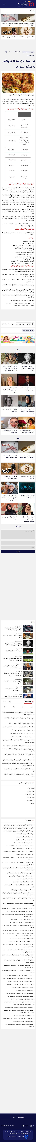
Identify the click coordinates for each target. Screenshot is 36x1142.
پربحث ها (5, 702)
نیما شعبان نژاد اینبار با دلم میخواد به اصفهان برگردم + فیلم (19, 911)
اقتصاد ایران (31, 788)
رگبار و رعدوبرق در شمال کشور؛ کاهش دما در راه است (12, 682)
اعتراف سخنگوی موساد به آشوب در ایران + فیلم (22, 890)
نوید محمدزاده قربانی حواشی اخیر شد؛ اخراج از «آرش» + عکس (18, 825)
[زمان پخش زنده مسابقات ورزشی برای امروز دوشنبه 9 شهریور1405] (28, 659)
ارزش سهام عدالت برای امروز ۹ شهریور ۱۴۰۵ (12, 636)
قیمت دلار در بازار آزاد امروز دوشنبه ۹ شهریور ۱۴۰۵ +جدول (13, 690)
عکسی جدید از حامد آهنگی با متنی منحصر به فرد (27, 389)
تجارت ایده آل (30, 797)
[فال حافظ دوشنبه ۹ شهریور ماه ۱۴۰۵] (26, 31)
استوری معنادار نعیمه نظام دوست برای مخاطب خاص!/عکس (10, 390)
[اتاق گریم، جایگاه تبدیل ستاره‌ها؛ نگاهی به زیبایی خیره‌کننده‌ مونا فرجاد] (26, 509)
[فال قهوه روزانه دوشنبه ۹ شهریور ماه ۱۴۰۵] (9, 31)
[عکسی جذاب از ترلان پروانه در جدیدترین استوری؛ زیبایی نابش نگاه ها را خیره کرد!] (9, 358)
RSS (14, 1117)
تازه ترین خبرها (30, 800)
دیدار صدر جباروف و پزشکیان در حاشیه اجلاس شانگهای (20, 873)
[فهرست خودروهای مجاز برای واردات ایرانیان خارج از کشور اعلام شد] (28, 628)
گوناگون (32, 10)
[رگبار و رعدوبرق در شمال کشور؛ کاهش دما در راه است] (28, 681)
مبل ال (32, 804)
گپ (33, 1126)
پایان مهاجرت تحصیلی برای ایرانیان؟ (24, 840)
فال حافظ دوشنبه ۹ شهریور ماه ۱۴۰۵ (26, 37)
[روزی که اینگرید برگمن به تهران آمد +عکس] (9, 401)
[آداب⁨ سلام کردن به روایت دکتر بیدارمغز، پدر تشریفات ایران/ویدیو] (28, 666)
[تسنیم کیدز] (18, 340)
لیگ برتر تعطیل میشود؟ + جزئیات (13, 651)
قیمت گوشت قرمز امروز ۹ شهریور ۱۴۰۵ (24, 990)
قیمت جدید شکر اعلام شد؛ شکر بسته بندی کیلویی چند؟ (20, 996)
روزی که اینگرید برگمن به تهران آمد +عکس (9, 410)
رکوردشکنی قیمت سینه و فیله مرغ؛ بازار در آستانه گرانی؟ (20, 984)
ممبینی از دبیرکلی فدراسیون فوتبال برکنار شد (22, 987)
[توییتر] (3, 324)
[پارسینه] (25, 4)
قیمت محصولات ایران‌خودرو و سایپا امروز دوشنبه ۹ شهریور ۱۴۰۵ (13, 674)
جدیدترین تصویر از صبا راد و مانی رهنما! (10, 432)
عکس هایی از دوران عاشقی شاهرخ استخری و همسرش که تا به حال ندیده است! (9, 498)
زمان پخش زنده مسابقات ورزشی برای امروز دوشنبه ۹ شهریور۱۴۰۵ (13, 659)
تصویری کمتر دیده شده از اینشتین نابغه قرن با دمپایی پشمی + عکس (27, 368)
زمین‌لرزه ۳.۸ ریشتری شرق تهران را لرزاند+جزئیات (10, 24)
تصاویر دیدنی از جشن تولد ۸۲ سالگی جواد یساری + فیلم (18, 746)
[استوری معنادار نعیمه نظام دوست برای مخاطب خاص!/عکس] (9, 380)
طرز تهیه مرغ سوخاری (28, 330)
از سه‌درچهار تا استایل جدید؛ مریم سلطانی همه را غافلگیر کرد (27, 411)
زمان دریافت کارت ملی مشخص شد (25, 837)
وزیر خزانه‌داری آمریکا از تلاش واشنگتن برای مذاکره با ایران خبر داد (18, 831)
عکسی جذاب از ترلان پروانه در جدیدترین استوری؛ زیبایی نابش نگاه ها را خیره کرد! (9, 368)
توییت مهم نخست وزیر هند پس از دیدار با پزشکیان (21, 876)
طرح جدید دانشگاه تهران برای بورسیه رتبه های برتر (21, 939)
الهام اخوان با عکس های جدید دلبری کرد (9, 518)
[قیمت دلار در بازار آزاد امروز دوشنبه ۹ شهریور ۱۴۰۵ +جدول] (28, 689)
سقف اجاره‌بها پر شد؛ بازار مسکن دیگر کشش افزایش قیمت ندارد (18, 1018)
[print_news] (12, 324)
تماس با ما (21, 1117)
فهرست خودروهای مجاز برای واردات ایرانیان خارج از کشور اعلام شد (13, 629)
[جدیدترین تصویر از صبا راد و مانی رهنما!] (9, 423)
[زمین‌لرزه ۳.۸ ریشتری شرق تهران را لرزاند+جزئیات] (9, 18)
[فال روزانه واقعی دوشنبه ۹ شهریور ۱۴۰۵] (26, 488)
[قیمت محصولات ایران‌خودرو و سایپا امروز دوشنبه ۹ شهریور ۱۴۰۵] (28, 674)
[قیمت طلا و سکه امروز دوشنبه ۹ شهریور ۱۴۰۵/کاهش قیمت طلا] (26, 18)
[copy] (32, 324)
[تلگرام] (6, 324)
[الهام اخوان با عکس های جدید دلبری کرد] (9, 509)
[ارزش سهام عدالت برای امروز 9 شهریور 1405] (28, 636)
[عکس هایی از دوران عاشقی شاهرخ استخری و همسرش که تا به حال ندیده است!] (9, 488)
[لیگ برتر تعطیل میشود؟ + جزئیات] (28, 651)
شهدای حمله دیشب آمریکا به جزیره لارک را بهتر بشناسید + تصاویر (18, 852)
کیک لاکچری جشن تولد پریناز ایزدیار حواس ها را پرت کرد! (27, 432)
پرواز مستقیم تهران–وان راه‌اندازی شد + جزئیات (22, 999)
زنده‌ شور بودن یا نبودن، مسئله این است (23, 843)
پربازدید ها (28, 701)
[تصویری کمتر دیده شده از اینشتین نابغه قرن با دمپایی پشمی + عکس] (26, 358)
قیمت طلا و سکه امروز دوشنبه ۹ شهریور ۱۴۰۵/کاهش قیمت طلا (26, 24)
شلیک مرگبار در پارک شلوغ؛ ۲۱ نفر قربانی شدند (20, 723)
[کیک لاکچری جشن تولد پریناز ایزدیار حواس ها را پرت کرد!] (26, 423)
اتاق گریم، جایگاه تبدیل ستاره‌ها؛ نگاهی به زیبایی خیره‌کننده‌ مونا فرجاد (28, 519)
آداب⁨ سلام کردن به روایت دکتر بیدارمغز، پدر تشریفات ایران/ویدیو (12, 667)
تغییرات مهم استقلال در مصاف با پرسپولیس (22, 882)
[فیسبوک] (9, 324)
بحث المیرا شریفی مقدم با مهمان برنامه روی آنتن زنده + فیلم (19, 846)
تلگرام (26, 1126)
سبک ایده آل (31, 791)
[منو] (4, 4)
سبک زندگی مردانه (29, 794)
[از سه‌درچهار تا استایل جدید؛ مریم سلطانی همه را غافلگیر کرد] (26, 401)
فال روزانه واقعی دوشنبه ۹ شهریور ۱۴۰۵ (27, 497)
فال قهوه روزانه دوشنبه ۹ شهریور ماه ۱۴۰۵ (9, 37)
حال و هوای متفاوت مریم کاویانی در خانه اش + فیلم (21, 922)
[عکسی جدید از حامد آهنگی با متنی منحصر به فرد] (26, 380)
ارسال (18, 551)
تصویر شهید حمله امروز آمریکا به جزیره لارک (21, 733)
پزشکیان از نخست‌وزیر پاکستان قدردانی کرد (23, 834)
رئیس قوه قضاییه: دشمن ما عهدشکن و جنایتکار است (20, 942)
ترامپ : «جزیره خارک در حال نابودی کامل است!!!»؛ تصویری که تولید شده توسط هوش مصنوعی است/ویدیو (13, 697)
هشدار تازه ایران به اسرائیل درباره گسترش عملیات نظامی (18, 760)
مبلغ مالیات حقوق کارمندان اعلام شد (24, 854)
